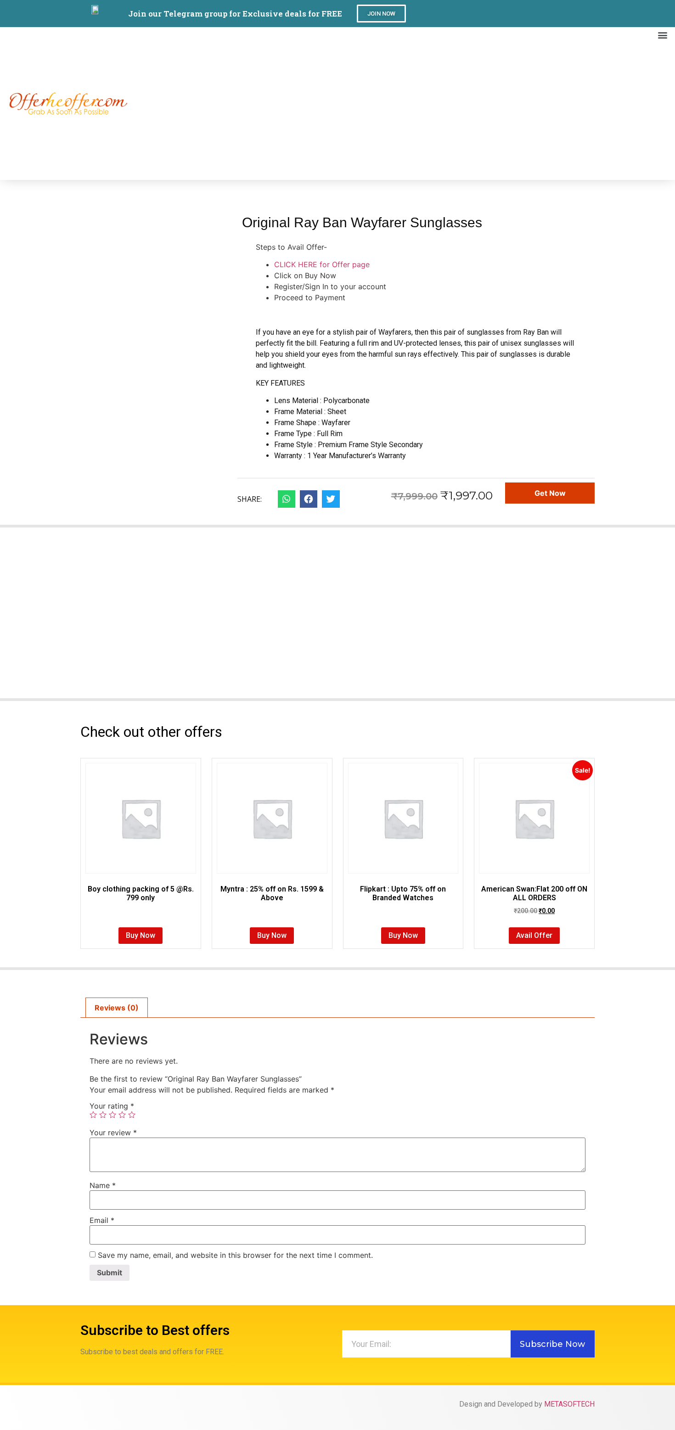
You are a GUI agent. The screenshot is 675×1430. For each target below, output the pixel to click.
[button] (381, 13)
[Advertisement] (399, 111)
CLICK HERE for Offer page (322, 264)
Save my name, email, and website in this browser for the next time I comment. (235, 1255)
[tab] (116, 1008)
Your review (113, 1132)
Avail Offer (534, 935)
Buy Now (140, 935)
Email (102, 1220)
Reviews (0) (117, 1007)
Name (103, 1185)
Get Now (550, 493)
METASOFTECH (569, 1404)
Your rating (112, 1106)
